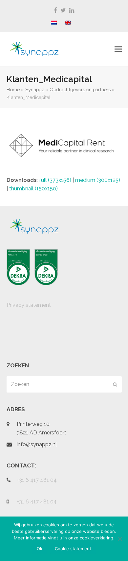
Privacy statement (29, 305)
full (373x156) (55, 180)
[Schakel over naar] (54, 23)
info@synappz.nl (37, 444)
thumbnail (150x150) (33, 188)
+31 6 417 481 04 (37, 480)
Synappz (34, 89)
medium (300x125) (97, 180)
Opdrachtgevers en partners (80, 89)
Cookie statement (73, 548)
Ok (39, 548)
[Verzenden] (115, 384)
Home (13, 89)
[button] (118, 49)
